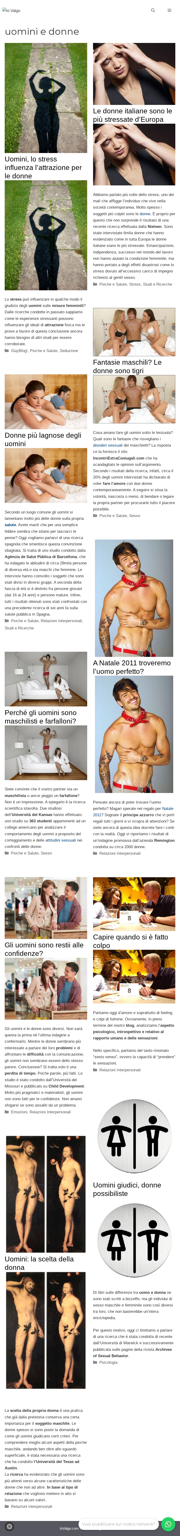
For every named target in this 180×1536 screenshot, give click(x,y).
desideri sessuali (108, 445)
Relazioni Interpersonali (61, 621)
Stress (135, 284)
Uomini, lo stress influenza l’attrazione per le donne (43, 167)
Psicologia (108, 1362)
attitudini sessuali (60, 840)
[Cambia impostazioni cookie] (9, 1526)
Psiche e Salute (43, 351)
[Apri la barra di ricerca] (153, 10)
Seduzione (69, 351)
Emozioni (19, 1112)
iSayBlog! (19, 351)
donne (145, 214)
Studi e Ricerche (157, 284)
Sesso (134, 515)
